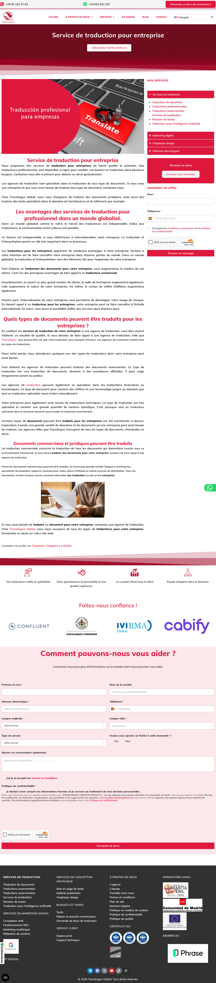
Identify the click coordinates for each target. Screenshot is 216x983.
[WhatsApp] (210, 488)
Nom (151, 194)
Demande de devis (108, 845)
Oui (116, 741)
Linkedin (66, 545)
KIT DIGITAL (11, 959)
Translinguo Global (22, 529)
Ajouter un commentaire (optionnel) (24, 752)
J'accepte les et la (181, 230)
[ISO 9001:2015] (129, 938)
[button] (4, 626)
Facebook (38, 545)
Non (127, 741)
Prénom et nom (12, 684)
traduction (33, 385)
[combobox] (162, 725)
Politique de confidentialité (19, 786)
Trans (5, 339)
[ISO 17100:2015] (116, 938)
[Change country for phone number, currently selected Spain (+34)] (151, 218)
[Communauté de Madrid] (182, 904)
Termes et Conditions (44, 778)
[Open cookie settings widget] (5, 977)
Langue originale (13, 718)
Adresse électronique (15, 701)
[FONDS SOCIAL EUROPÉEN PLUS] (175, 921)
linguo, (13, 339)
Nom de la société (121, 684)
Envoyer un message (181, 253)
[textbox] (161, 726)
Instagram (52, 545)
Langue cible (118, 718)
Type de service (11, 735)
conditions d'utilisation (181, 228)
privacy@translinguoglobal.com (117, 797)
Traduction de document (167, 102)
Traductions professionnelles (169, 106)
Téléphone (154, 211)
